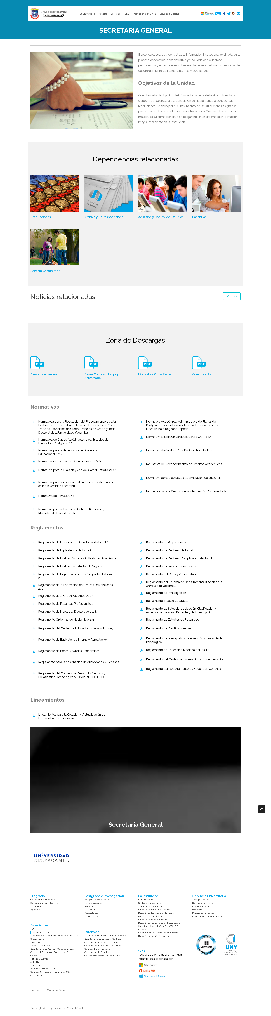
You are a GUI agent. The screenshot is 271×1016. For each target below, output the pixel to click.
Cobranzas (35, 955)
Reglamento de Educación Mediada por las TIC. (178, 650)
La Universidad (145, 899)
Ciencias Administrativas (42, 899)
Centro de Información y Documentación (49, 952)
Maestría (88, 906)
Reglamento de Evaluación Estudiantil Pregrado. (71, 566)
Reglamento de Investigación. (166, 593)
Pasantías (199, 217)
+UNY (33, 929)
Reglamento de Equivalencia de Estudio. (65, 550)
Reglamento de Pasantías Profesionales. (65, 603)
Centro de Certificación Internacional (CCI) (50, 972)
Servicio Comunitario (45, 271)
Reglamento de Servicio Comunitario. (171, 566)
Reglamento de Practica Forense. (168, 628)
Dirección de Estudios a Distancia (154, 909)
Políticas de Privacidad (203, 913)
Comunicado (201, 374)
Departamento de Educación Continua (102, 939)
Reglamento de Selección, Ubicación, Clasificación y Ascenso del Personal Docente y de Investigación (181, 610)
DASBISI (142, 929)
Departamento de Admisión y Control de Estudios (54, 935)
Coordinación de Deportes (96, 952)
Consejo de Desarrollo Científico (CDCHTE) (158, 926)
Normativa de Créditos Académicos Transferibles (179, 450)
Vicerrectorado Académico (151, 906)
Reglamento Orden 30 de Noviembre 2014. (67, 619)
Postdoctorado (91, 913)
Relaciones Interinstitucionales (207, 916)
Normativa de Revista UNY (56, 496)
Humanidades (37, 906)
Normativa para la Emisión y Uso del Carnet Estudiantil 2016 (78, 470)
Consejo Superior (200, 899)
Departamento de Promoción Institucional (158, 932)
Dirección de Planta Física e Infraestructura (159, 923)
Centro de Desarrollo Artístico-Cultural (102, 955)
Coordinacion (36, 975)
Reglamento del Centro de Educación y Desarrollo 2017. (76, 628)
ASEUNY (34, 962)
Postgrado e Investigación (96, 899)
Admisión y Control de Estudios (160, 217)
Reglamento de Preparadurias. (166, 542)
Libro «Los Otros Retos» (155, 374)
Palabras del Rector (201, 906)
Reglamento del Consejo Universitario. (172, 574)
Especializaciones (93, 903)
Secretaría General (40, 932)
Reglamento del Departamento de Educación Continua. (184, 669)
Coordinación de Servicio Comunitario (102, 942)
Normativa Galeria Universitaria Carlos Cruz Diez (178, 437)
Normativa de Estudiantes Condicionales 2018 (69, 461)
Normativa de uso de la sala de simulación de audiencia (183, 478)
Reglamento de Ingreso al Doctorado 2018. (67, 611)
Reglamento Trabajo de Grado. (167, 600)
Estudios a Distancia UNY (42, 968)
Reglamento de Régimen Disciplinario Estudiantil (179, 558)
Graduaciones (40, 217)
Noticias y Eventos (39, 959)
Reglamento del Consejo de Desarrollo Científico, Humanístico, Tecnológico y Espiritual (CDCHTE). (71, 675)
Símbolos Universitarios (149, 903)
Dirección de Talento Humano (152, 919)
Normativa (71, 511)
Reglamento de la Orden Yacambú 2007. (65, 596)
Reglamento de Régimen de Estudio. (171, 550)
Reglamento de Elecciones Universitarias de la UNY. (73, 542)
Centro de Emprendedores (97, 949)
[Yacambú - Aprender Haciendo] (49, 13)
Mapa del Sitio (56, 990)
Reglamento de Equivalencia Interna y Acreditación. (73, 639)
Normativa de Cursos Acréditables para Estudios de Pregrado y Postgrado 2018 (73, 441)
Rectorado (197, 909)
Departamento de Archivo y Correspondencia (52, 949)
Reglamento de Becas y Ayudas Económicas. (69, 651)
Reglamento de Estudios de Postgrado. (173, 619)
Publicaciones (91, 916)
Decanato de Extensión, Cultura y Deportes (105, 935)
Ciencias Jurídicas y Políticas (44, 903)
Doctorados (89, 909)
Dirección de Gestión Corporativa (154, 936)
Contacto (36, 990)
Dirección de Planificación (150, 916)
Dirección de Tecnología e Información (156, 913)
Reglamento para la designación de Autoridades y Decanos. (79, 662)
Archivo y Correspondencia (103, 217)
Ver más (232, 296)
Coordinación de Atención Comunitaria (102, 945)
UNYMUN (35, 965)
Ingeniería (35, 909)
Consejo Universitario (202, 903)
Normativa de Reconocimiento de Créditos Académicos (184, 464)
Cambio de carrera (43, 374)
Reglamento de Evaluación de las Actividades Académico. (78, 558)
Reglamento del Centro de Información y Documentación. (185, 659)
